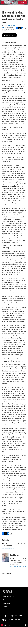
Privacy (5, 606)
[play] (2, 625)
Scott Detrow (14, 555)
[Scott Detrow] (5, 557)
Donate (23, 2)
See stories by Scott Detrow (18, 566)
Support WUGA (6, 603)
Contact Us (5, 600)
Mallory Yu (9, 25)
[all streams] (26, 625)
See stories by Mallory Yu (9, 548)
